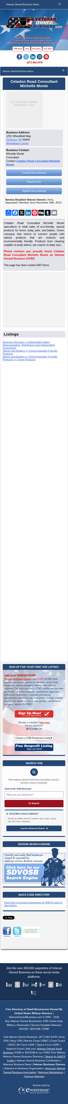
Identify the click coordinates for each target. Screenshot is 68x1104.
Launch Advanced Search (32, 828)
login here (45, 722)
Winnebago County (17, 143)
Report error (34, 181)
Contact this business (34, 172)
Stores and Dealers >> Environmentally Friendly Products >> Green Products (30, 358)
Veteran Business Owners (17, 679)
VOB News (18, 49)
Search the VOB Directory (18, 789)
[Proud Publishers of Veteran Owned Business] (34, 1099)
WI (20, 139)
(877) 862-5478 (34, 62)
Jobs (27, 49)
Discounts (36, 49)
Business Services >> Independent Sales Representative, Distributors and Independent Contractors (29, 345)
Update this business (34, 190)
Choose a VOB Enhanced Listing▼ (34, 738)
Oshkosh (11, 139)
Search (35, 803)
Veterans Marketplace (50, 1072)
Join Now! (48, 49)
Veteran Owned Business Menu (22, 4)
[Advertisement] (34, 510)
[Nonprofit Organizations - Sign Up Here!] (34, 750)
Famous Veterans (34, 1076)
